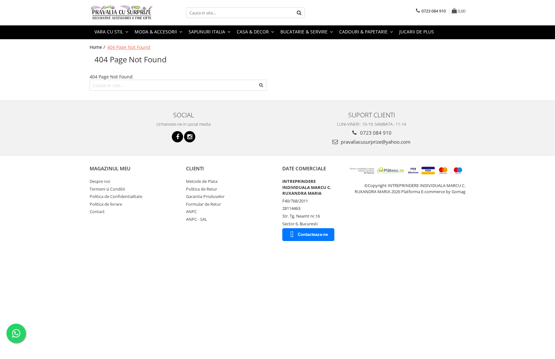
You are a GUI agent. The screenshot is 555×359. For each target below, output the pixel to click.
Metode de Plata (201, 181)
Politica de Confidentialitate (116, 196)
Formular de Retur (203, 204)
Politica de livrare (106, 204)
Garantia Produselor (205, 196)
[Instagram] (189, 136)
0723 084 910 (375, 133)
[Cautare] (299, 12)
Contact (97, 211)
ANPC (191, 211)
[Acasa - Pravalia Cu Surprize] (122, 13)
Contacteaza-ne (313, 234)
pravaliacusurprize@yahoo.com (374, 142)
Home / (98, 47)
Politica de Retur (201, 189)
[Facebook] (177, 136)
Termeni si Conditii (107, 189)
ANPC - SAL (196, 219)
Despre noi (100, 181)
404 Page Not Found (128, 47)
